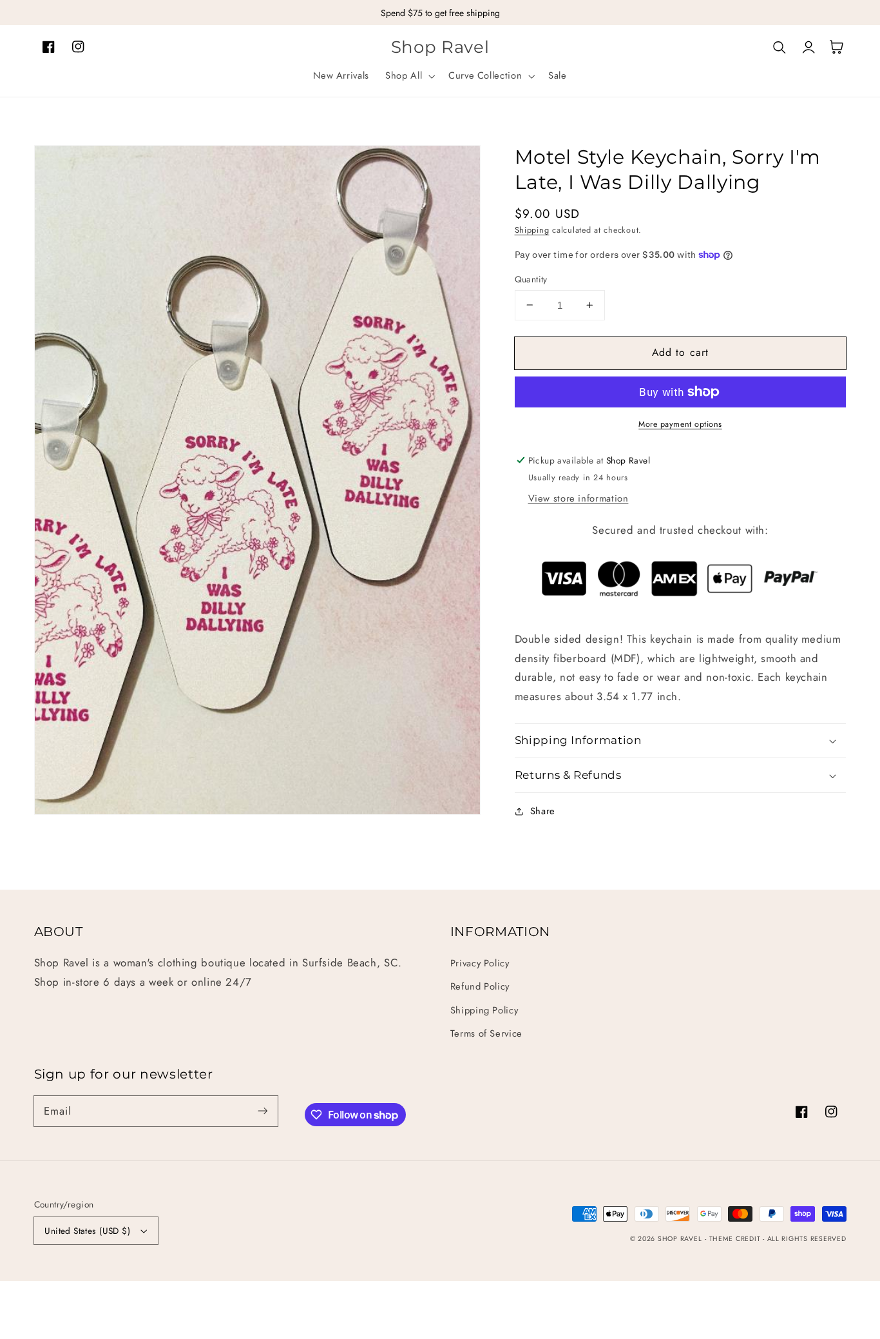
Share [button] (542, 811)
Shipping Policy (484, 1010)
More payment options (680, 424)
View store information (578, 498)
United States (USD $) (87, 1230)
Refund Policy (480, 986)
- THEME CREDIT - (736, 1239)
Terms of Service (486, 1033)
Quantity (531, 279)
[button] (409, 76)
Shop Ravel (680, 1239)
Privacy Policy (480, 963)
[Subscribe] (262, 1111)
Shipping (532, 230)
